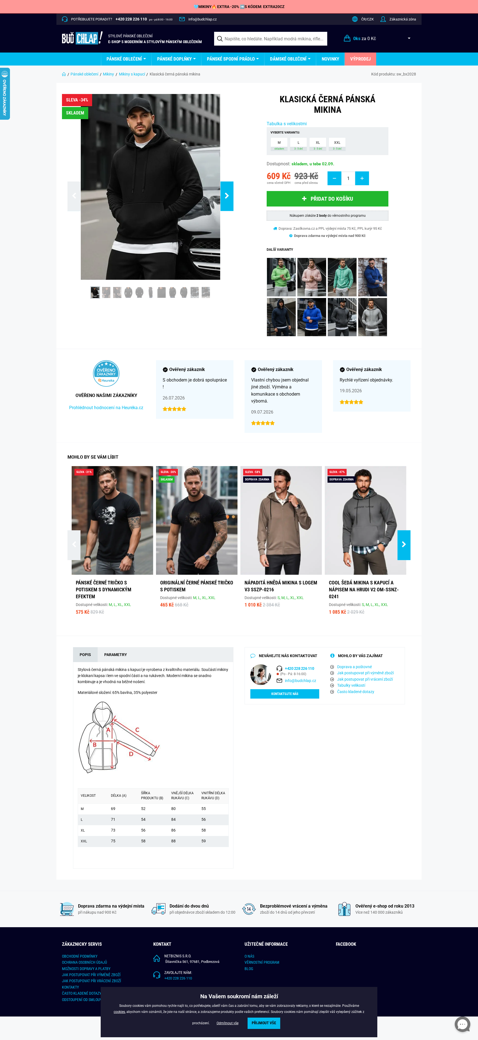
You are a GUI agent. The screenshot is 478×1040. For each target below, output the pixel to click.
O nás (249, 956)
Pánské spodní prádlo (231, 59)
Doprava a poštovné (354, 667)
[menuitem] (126, 59)
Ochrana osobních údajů (84, 962)
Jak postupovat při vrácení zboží (365, 679)
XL (318, 145)
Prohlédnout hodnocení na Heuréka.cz (106, 407)
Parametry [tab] (115, 654)
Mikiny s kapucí (132, 74)
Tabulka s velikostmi (287, 123)
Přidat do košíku (332, 198)
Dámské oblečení (288, 59)
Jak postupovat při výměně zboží (365, 673)
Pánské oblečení (124, 59)
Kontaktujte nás (284, 694)
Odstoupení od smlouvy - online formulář (99, 999)
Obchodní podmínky (79, 956)
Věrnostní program (262, 962)
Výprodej (360, 59)
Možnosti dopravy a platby (86, 968)
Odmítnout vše (227, 1023)
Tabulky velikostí (351, 685)
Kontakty (70, 987)
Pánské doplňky (174, 59)
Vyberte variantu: (285, 132)
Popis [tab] (85, 654)
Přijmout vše (264, 1023)
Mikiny (108, 74)
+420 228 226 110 (178, 978)
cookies (119, 1012)
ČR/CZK (367, 19)
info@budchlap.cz (202, 19)
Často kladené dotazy (355, 691)
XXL (337, 145)
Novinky (330, 59)
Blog (249, 968)
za (364, 38)
